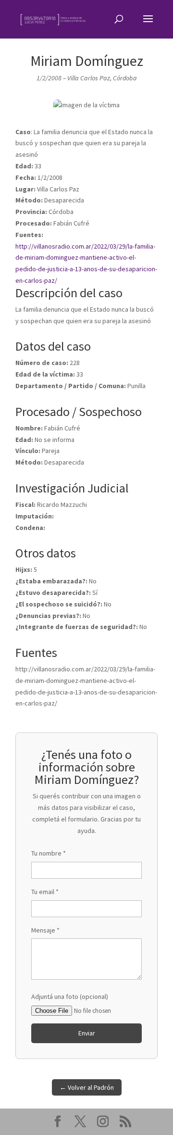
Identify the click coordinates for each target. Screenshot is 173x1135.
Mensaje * (45, 930)
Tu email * (45, 891)
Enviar (86, 1033)
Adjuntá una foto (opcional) (69, 996)
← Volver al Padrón (87, 1087)
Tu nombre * (48, 853)
